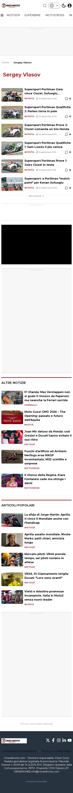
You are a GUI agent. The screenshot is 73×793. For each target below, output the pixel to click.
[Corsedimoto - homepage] (14, 5)
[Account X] (48, 740)
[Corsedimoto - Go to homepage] (14, 740)
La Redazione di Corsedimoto (19, 751)
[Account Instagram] (59, 740)
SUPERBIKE (32, 15)
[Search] (45, 6)
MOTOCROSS (55, 15)
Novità (28, 424)
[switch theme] (63, 5)
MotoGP (29, 444)
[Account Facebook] (53, 740)
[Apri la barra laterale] (2, 15)
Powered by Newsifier (36, 781)
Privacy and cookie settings (36, 723)
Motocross (31, 468)
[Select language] (54, 5)
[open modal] (70, 6)
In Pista (29, 98)
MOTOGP (13, 15)
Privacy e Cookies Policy (56, 751)
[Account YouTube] (70, 740)
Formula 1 (30, 405)
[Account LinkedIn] (64, 740)
